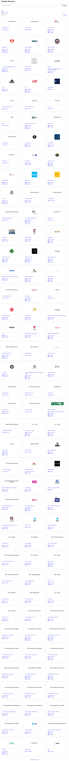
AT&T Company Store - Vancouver (53, 693)
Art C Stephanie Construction (6, 469)
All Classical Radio (28, 237)
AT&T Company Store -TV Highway (8, 729)
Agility (3, 123)
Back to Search (4, 12)
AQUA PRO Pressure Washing (7, 430)
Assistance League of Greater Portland (54, 487)
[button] (64, 15)
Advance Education (51, 87)
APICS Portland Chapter (51, 409)
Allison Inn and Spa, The (29, 276)
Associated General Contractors (30, 505)
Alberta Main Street (5, 180)
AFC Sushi (49, 106)
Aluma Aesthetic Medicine (6, 315)
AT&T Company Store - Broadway (30, 635)
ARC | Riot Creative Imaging (29, 430)
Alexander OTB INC (51, 198)
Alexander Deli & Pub (28, 198)
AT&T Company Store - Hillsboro (53, 654)
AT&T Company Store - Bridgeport (7, 635)
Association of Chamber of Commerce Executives (9, 525)
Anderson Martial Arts (51, 372)
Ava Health (4, 749)
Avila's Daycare (27, 749)
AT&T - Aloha (27, 525)
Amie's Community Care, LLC (7, 353)
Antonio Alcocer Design (28, 409)
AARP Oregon (4, 47)
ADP (25, 87)
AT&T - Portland (50, 561)
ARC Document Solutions (51, 430)
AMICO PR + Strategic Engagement (53, 333)
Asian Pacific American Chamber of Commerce (9, 487)
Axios (49, 749)
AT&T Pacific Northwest (29, 729)
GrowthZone (37, 759)
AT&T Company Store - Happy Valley (31, 654)
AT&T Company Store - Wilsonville (53, 711)
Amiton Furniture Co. (28, 353)
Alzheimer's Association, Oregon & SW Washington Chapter (57, 315)
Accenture (49, 66)
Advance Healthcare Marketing (7, 106)
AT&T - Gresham (5, 543)
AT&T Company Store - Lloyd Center (8, 674)
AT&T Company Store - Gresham (7, 654)
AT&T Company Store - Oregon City (53, 674)
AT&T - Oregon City (28, 561)
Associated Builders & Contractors (7, 505)
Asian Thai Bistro (27, 487)
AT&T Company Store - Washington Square (9, 711)
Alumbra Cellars (27, 315)
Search (65, 5)
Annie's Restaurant (5, 409)
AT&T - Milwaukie (28, 543)
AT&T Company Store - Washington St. (31, 711)
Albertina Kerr (27, 180)
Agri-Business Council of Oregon (30, 123)
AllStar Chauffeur (50, 276)
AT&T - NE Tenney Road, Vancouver (8, 561)
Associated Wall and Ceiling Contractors (54, 505)
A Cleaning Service (5, 27)
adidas (3, 87)
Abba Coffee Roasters (28, 47)
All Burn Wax (4, 237)
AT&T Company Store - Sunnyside (30, 693)
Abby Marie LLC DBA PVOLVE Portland (8, 66)
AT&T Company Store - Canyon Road (53, 635)
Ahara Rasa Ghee (50, 123)
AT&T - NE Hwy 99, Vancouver (52, 543)
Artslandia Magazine (51, 469)
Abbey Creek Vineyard (51, 47)
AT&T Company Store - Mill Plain (30, 674)
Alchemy (3, 198)
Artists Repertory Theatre (29, 469)
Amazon (3, 333)
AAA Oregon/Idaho (51, 27)
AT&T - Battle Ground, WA (52, 525)
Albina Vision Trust (51, 180)
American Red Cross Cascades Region (31, 333)
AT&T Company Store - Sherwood (7, 693)
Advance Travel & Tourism (29, 106)
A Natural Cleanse (28, 27)
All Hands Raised (50, 237)
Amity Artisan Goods (51, 353)
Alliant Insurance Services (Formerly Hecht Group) (10, 276)
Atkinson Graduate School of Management (54, 729)
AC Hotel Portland (28, 66)
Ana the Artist (4, 372)
